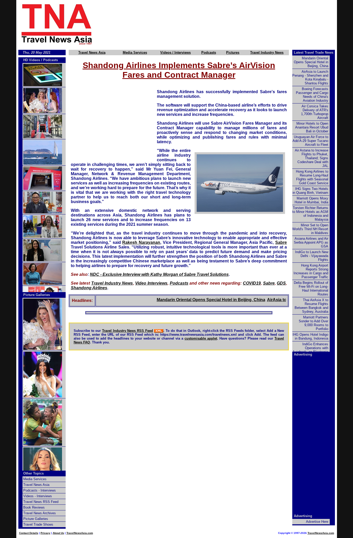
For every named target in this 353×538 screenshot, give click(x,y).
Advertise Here (317, 522)
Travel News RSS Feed (40, 502)
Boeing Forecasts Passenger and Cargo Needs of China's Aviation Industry (312, 94)
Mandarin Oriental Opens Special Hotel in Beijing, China (202, 300)
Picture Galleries (36, 295)
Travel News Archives (39, 513)
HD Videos (31, 60)
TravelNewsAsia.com (79, 533)
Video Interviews (151, 283)
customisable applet (201, 338)
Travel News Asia (91, 52)
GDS (281, 283)
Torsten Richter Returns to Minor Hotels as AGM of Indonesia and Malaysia (310, 213)
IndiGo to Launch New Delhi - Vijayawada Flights (311, 256)
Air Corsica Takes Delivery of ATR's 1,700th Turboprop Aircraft (314, 112)
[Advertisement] (223, 24)
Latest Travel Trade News (313, 52)
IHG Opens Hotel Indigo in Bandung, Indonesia (310, 336)
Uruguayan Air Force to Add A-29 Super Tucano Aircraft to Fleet (310, 141)
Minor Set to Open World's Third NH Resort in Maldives (310, 229)
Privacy (45, 533)
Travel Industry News (266, 52)
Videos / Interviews (175, 52)
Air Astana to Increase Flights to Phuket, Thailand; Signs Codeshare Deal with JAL (311, 158)
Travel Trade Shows (38, 524)
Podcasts (208, 52)
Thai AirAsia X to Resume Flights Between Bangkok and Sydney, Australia (311, 306)
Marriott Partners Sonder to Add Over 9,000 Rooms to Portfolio (313, 323)
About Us (58, 533)
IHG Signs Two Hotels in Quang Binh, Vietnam (310, 191)
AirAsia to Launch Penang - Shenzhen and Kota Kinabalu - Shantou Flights (310, 77)
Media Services (135, 52)
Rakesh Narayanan (141, 242)
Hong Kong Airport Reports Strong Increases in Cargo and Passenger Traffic (311, 271)
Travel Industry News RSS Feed (127, 331)
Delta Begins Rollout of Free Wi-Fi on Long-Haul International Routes (311, 288)
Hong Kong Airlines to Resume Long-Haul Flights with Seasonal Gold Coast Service (312, 177)
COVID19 (252, 283)
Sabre (281, 242)
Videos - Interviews (37, 496)
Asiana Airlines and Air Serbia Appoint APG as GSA (311, 242)
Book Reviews (34, 507)
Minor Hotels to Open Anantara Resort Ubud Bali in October (311, 127)
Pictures (232, 52)
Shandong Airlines (89, 288)
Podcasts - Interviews (39, 490)
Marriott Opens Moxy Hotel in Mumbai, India (311, 200)
